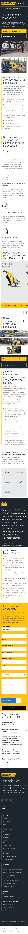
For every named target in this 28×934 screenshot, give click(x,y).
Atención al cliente (8, 904)
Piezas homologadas (8, 907)
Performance (6, 821)
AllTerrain (5, 843)
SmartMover (6, 832)
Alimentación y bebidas (9, 883)
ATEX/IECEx (6, 854)
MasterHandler (7, 840)
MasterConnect (7, 910)
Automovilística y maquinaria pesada (12, 869)
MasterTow (6, 837)
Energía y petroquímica (9, 875)
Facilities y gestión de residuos (11, 880)
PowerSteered (7, 845)
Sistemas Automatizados (9, 856)
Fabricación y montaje (8, 886)
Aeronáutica (6, 867)
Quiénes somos (7, 894)
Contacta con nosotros (9, 896)
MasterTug (6, 834)
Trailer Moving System (9, 848)
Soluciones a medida (8, 859)
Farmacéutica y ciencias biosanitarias (12, 872)
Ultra (4, 824)
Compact (5, 818)
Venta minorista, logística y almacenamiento (14, 878)
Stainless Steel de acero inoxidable (12, 851)
